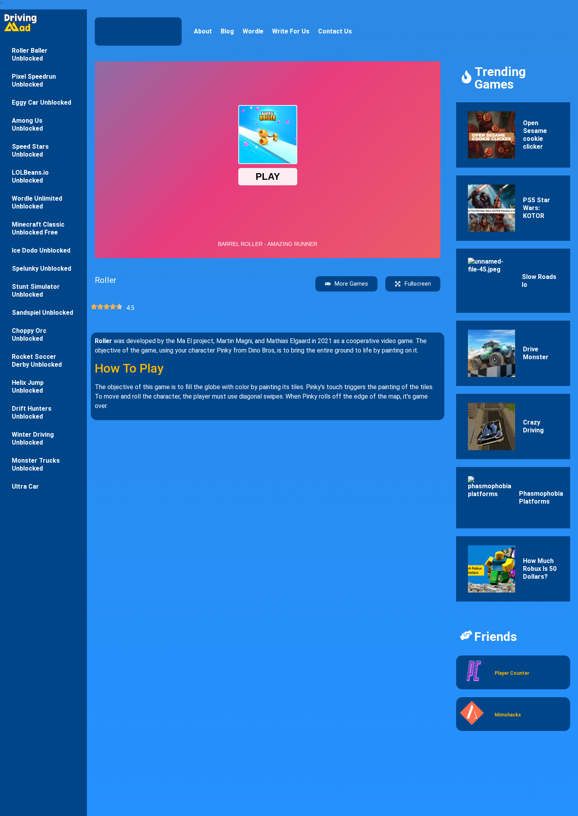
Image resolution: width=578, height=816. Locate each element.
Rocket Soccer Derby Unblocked (37, 360)
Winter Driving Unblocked (33, 438)
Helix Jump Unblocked (28, 386)
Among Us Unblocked (27, 124)
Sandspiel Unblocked (42, 312)
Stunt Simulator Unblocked (36, 290)
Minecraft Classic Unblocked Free (38, 228)
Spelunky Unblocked (41, 268)
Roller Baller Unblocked (30, 54)
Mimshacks (508, 715)
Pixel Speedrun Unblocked (34, 80)
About (203, 31)
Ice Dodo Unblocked (41, 250)
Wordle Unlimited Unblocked (37, 202)
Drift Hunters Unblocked (32, 412)
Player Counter (512, 673)
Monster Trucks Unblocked (36, 464)
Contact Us (335, 31)
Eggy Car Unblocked (41, 102)
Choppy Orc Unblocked (29, 334)
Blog (227, 31)
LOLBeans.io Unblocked (30, 176)
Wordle (253, 31)
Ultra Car (25, 486)
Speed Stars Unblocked (30, 150)
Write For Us (290, 31)
